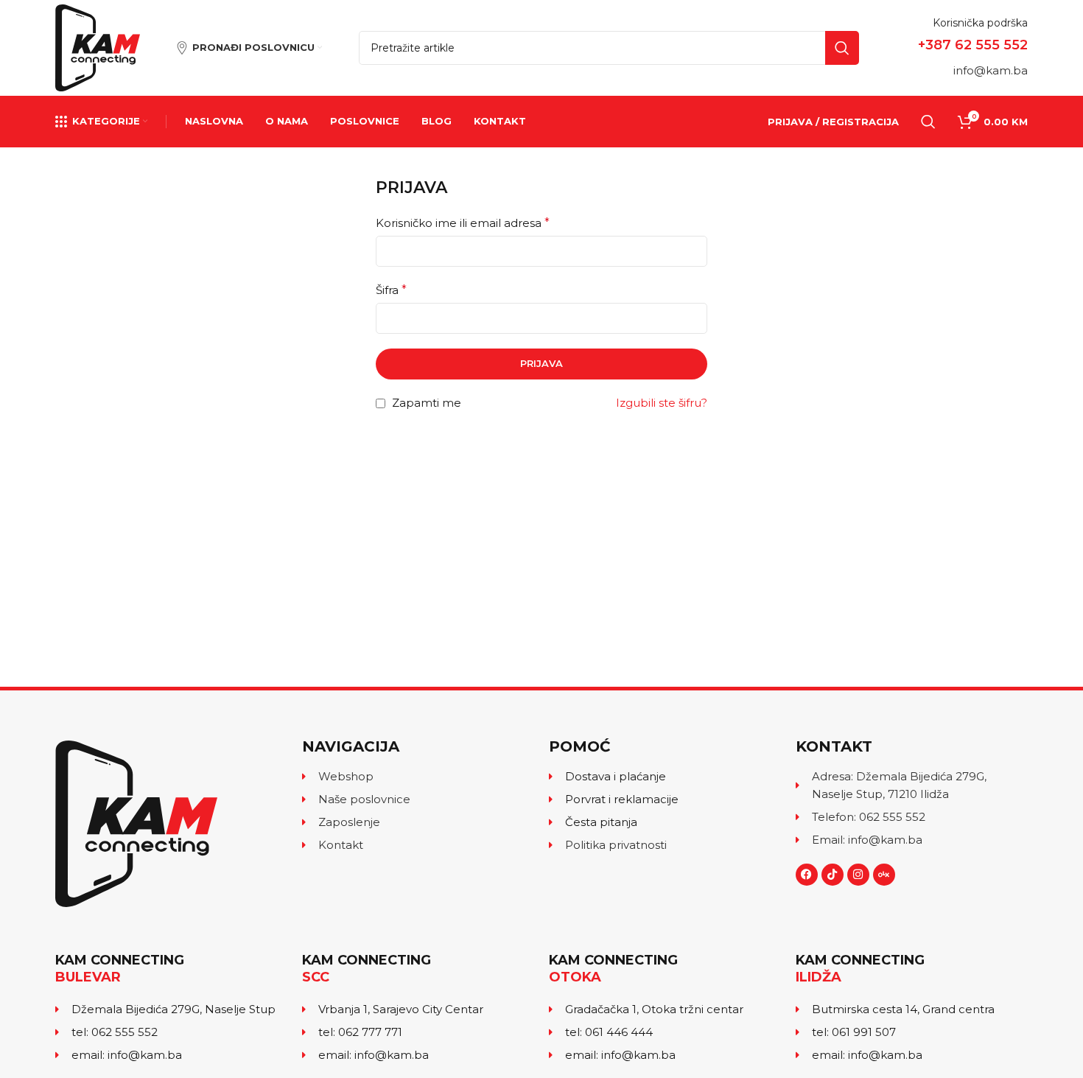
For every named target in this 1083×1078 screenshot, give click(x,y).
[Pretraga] (928, 121)
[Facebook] (807, 875)
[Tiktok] (832, 875)
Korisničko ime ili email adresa (463, 223)
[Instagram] (858, 875)
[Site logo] (97, 47)
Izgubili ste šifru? (661, 403)
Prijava (541, 363)
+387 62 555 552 (973, 45)
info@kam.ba (990, 70)
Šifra (391, 290)
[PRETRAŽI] (842, 48)
